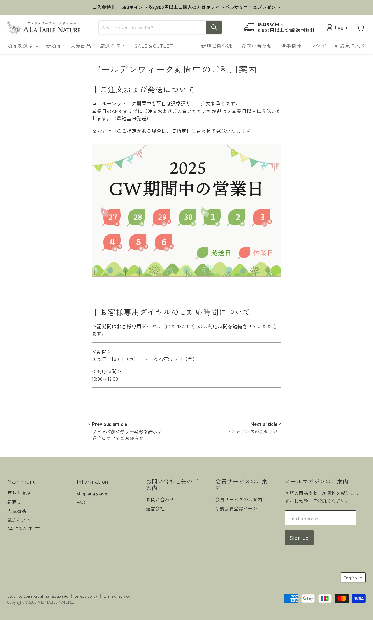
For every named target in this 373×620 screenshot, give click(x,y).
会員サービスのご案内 (238, 499)
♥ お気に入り (350, 45)
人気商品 (81, 45)
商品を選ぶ (21, 45)
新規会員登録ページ (236, 508)
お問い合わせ (256, 45)
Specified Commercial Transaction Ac (37, 596)
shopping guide (92, 493)
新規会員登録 (216, 45)
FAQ (81, 502)
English (350, 577)
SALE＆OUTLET (154, 45)
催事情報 (291, 45)
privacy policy (86, 596)
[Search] (214, 27)
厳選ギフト (113, 45)
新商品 (54, 45)
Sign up (299, 538)
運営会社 (155, 508)
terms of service (116, 596)
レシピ (318, 45)
